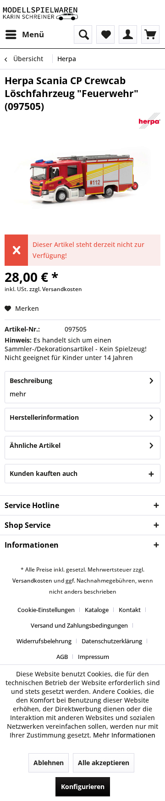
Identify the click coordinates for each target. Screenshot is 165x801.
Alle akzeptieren (103, 762)
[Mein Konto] (128, 34)
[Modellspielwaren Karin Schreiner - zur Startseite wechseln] (40, 13)
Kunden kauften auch (43, 473)
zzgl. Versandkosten (55, 289)
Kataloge (97, 610)
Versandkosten (32, 580)
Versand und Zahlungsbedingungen (79, 625)
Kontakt (130, 610)
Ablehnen (48, 762)
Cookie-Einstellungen (46, 610)
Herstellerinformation (44, 417)
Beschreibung (31, 380)
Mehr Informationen (124, 735)
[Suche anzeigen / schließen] (83, 34)
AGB (62, 656)
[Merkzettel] (105, 34)
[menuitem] (24, 34)
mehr (18, 393)
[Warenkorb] (150, 34)
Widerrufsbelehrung (44, 641)
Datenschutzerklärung (112, 641)
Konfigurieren (82, 786)
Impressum (93, 656)
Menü (33, 34)
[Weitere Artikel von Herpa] (150, 121)
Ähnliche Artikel (35, 445)
